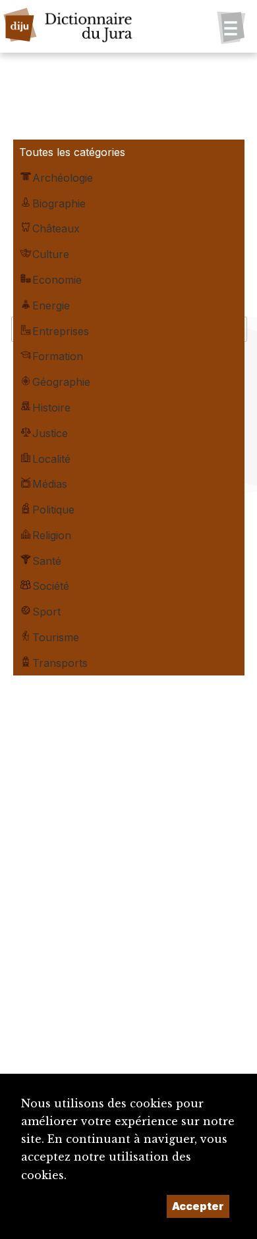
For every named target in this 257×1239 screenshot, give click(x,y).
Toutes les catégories (72, 152)
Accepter (198, 1206)
